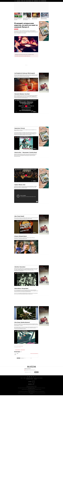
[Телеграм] (31, 376)
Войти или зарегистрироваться (34, 353)
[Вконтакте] (29, 376)
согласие (27, 369)
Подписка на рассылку (27, 368)
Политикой (27, 370)
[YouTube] (33, 376)
